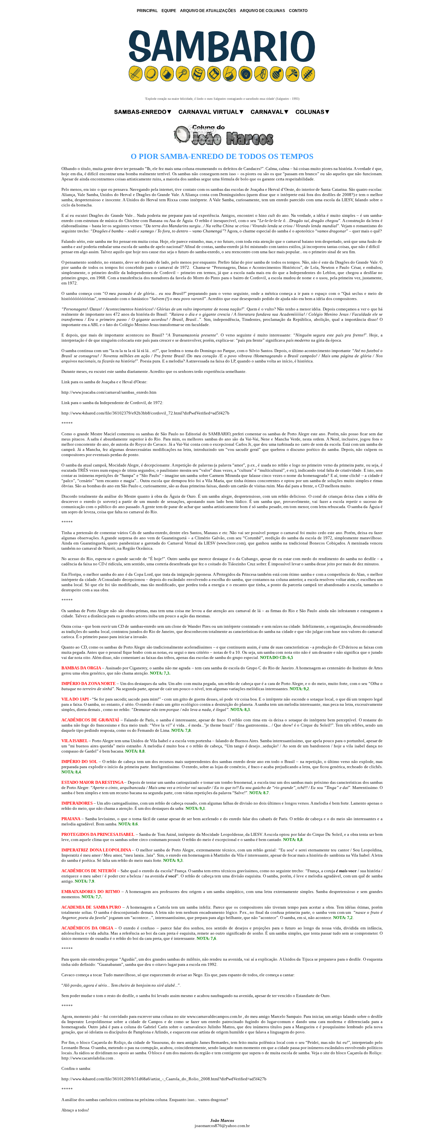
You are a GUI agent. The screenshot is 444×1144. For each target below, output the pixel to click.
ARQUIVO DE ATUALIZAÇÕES (208, 10)
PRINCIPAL (147, 10)
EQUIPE (169, 10)
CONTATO (298, 10)
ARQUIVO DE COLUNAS (262, 10)
